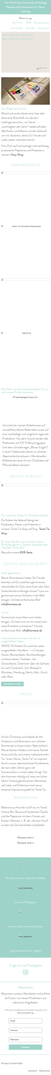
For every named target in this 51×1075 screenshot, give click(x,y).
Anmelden (25, 1047)
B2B (28, 23)
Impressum (43, 28)
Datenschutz (44, 1070)
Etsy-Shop (17, 154)
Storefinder (17, 28)
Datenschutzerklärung (25, 1012)
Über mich (17, 23)
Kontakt (30, 28)
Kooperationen (41, 23)
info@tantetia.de (11, 604)
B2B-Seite (26, 552)
